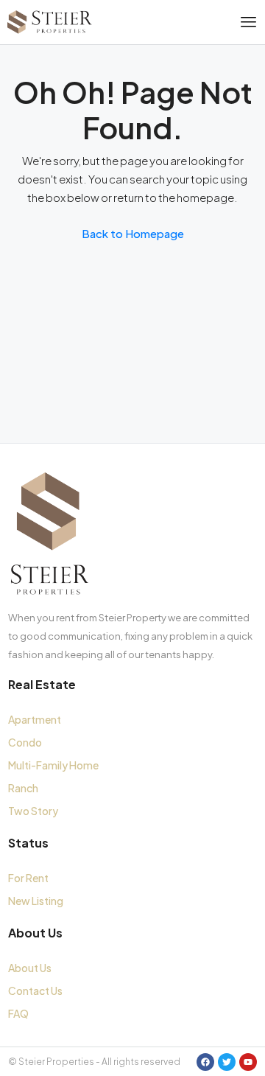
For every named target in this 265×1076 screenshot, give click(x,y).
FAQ (18, 1013)
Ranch (23, 787)
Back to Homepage (133, 233)
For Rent (28, 877)
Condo (25, 742)
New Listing (35, 900)
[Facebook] (205, 1062)
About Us (30, 967)
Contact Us (35, 990)
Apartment (34, 719)
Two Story (33, 810)
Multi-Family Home (53, 765)
